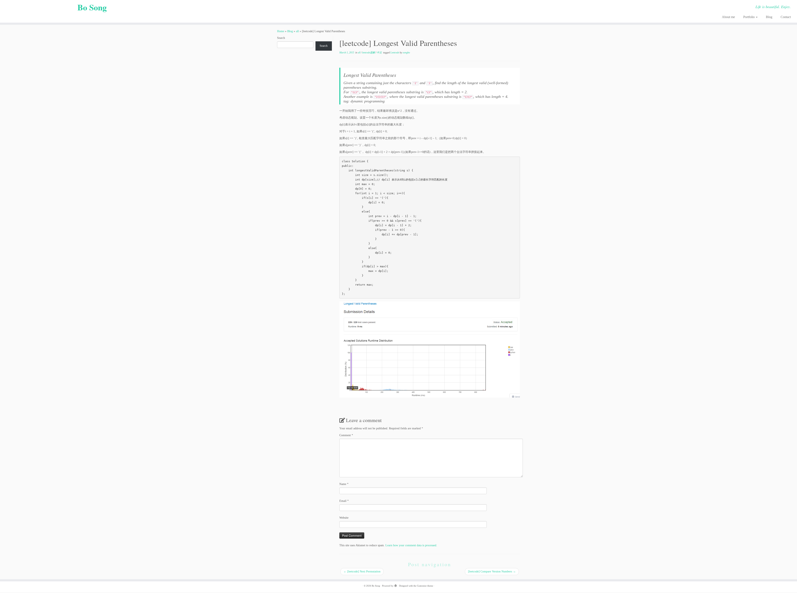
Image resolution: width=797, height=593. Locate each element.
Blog (769, 17)
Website (343, 517)
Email (344, 500)
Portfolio (749, 17)
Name (343, 484)
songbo (406, 52)
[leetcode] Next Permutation (361, 571)
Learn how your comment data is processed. (411, 545)
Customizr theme (425, 585)
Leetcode (395, 52)
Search (281, 37)
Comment (346, 435)
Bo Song (92, 7)
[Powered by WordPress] (395, 585)
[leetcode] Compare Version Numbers (492, 571)
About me (728, 17)
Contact (786, 17)
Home (280, 31)
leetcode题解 (369, 52)
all (297, 31)
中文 (380, 52)
